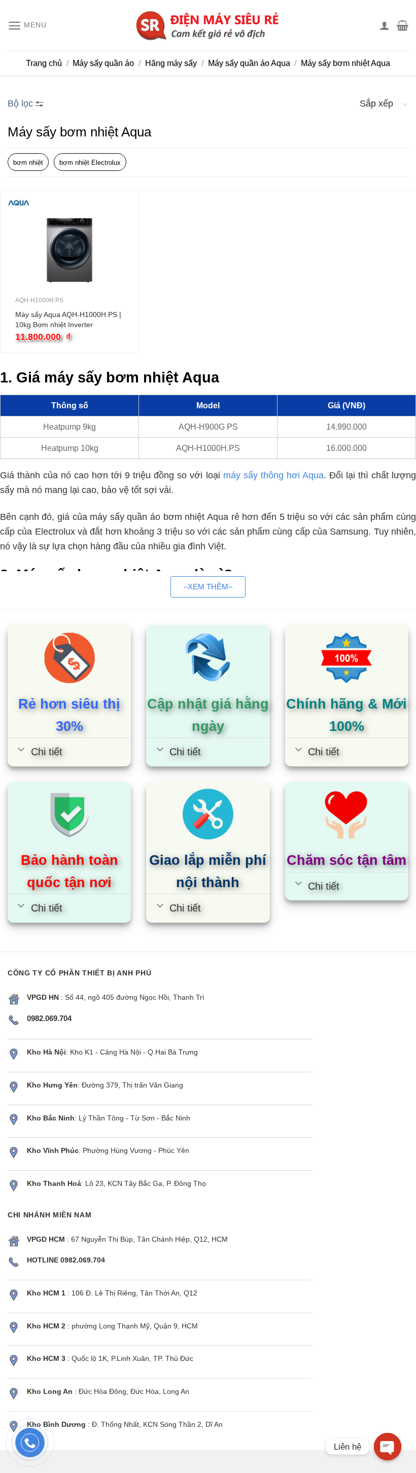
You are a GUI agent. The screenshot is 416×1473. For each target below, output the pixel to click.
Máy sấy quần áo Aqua (249, 63)
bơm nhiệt (28, 162)
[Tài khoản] (384, 25)
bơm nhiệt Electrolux (90, 162)
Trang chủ (44, 63)
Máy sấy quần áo (103, 63)
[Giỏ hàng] (402, 25)
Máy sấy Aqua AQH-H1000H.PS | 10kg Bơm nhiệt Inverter (68, 319)
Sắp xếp (376, 103)
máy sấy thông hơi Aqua (273, 475)
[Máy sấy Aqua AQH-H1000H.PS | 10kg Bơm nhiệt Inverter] (69, 250)
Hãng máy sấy (171, 63)
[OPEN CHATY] (387, 1446)
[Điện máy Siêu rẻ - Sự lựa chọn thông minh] (208, 25)
